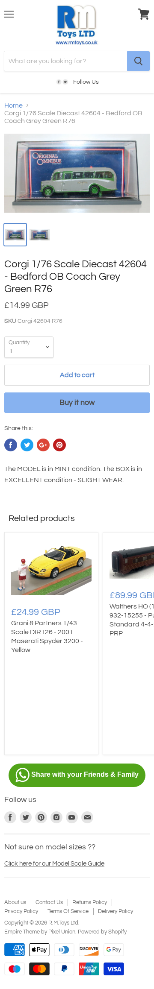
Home (13, 105)
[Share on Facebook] (10, 445)
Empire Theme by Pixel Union (39, 932)
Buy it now (77, 402)
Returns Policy (89, 902)
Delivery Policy (115, 911)
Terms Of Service (68, 911)
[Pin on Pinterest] (59, 445)
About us (15, 902)
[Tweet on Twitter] (27, 445)
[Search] (138, 61)
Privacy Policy (21, 911)
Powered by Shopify (102, 932)
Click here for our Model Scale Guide (54, 863)
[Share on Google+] (43, 445)
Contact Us (49, 902)
